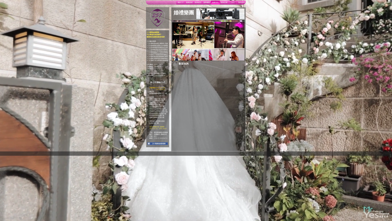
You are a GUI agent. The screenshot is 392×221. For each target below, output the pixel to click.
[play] (241, 57)
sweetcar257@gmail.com (159, 75)
